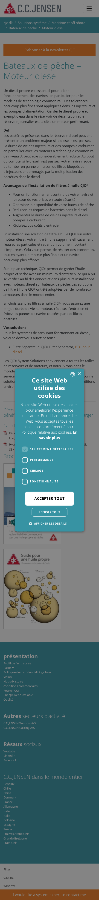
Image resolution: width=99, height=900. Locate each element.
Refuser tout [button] (49, 512)
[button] (49, 523)
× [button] (79, 374)
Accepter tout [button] (49, 498)
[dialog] (49, 450)
